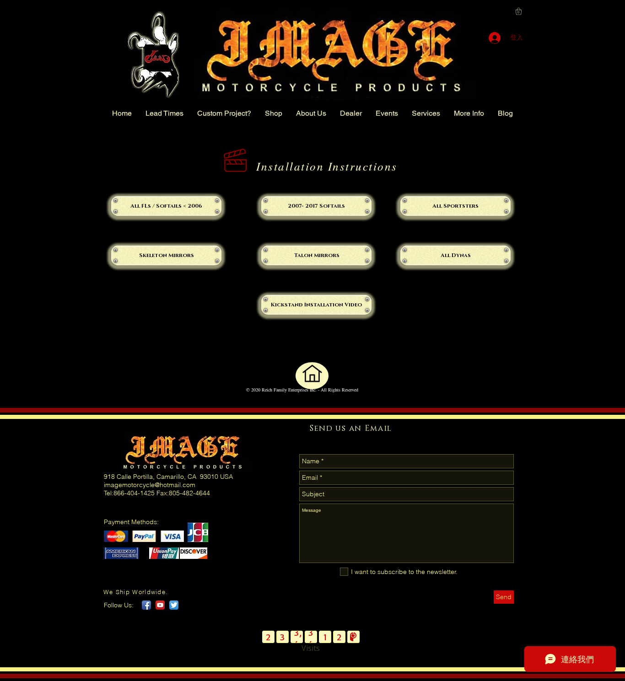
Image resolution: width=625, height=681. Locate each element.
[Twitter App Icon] (173, 605)
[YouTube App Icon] (160, 605)
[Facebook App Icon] (146, 605)
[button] (519, 11)
